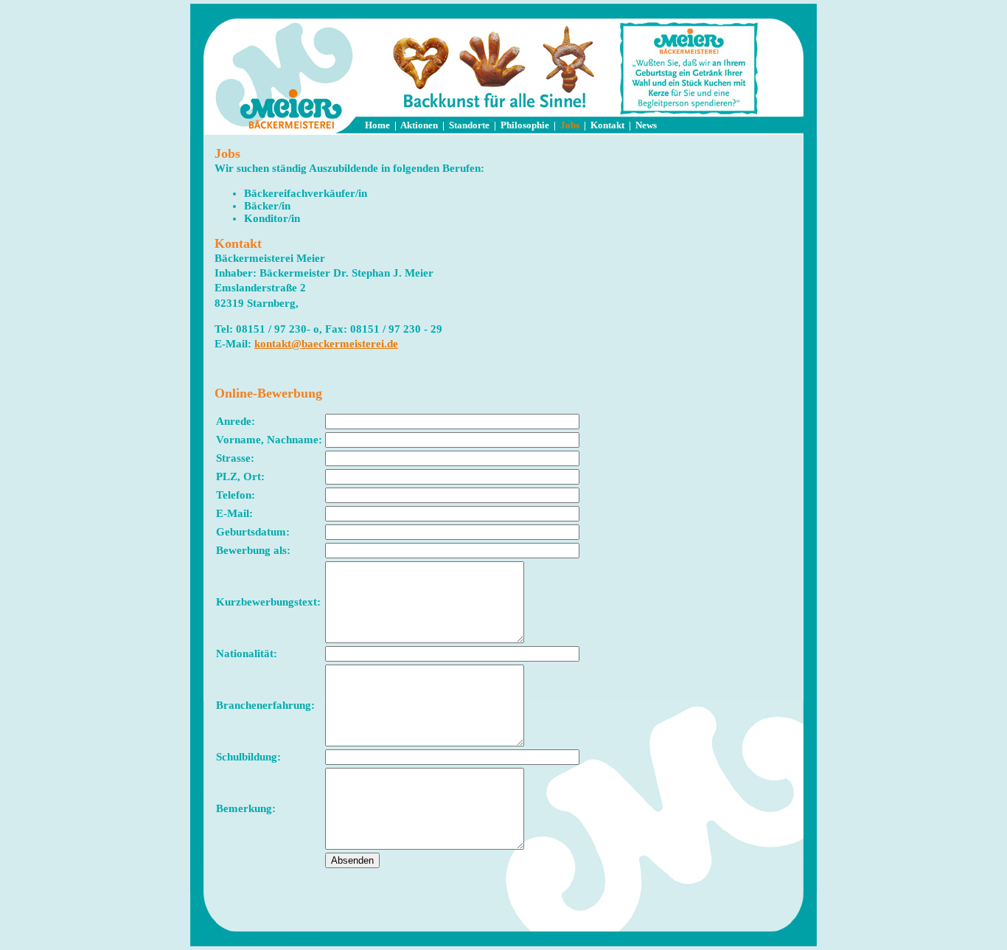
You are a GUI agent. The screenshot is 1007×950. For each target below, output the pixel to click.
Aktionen (419, 125)
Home (377, 125)
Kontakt (607, 125)
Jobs (569, 125)
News (646, 125)
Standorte (469, 125)
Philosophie (525, 125)
